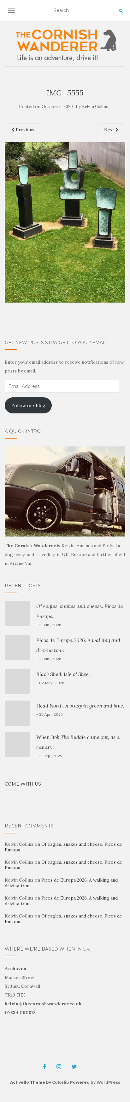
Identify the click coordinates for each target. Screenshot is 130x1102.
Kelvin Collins (95, 106)
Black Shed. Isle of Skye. (63, 674)
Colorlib (60, 1082)
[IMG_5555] (65, 222)
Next (109, 130)
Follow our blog (28, 405)
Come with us (23, 784)
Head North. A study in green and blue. (80, 705)
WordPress (108, 1082)
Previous (24, 130)
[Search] (121, 10)
